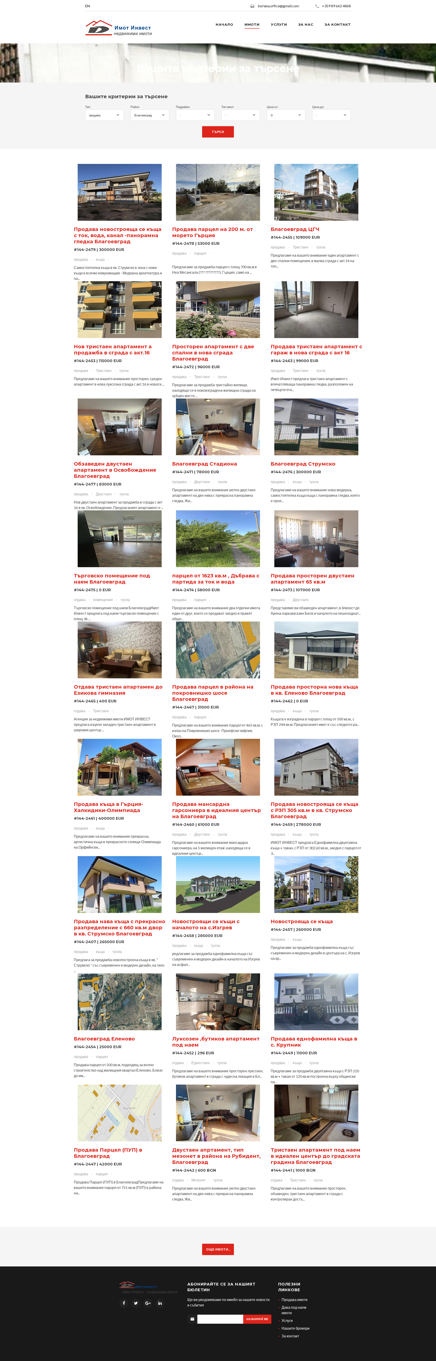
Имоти (252, 24)
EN (87, 6)
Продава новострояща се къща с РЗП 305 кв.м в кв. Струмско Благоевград (314, 810)
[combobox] (104, 115)
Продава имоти (294, 1299)
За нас (305, 24)
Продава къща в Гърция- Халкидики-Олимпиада (108, 807)
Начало (224, 24)
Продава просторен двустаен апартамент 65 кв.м (312, 579)
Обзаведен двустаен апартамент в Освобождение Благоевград (115, 470)
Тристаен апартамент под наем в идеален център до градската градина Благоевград (315, 1156)
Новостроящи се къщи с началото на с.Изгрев (206, 924)
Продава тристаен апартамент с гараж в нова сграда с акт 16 (316, 349)
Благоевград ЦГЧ (295, 229)
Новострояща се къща (302, 921)
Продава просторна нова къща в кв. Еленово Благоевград (314, 690)
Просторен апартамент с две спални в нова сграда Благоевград (213, 352)
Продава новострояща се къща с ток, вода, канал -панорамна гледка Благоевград (117, 235)
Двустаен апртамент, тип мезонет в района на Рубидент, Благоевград (216, 1156)
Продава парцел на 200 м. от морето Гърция (212, 232)
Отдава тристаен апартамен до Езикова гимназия (118, 690)
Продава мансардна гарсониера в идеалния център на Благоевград (216, 810)
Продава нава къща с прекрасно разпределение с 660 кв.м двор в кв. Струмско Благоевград (119, 927)
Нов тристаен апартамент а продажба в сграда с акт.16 (113, 349)
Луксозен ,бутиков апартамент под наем (216, 1042)
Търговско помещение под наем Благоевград (112, 579)
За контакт (338, 24)
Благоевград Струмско (303, 464)
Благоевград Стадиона (204, 464)
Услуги (279, 24)
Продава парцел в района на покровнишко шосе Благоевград (212, 693)
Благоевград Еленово (104, 1039)
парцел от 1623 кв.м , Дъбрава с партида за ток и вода (215, 579)
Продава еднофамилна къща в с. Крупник (314, 1042)
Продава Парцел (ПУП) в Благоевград (108, 1153)
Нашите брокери (296, 1328)
